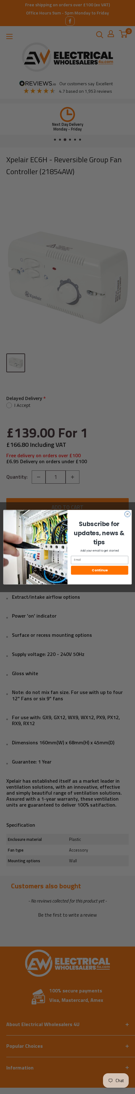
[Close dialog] (127, 514)
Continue (99, 570)
